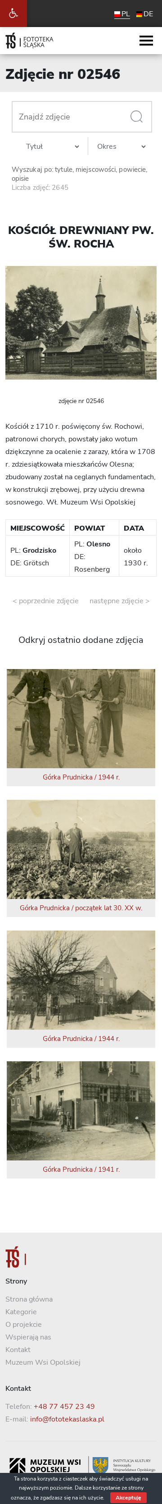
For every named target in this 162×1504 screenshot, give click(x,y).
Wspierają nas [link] (28, 1337)
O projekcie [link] (23, 1325)
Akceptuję (128, 1497)
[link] (13, 13)
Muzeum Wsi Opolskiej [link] (43, 1362)
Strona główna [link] (29, 1299)
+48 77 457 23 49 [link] (64, 1407)
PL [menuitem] (126, 14)
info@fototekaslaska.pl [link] (67, 1419)
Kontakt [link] (18, 1350)
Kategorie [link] (21, 1312)
